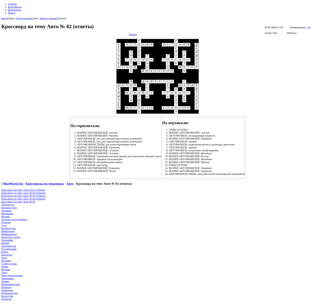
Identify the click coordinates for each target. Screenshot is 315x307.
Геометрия (7, 290)
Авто (70, 183)
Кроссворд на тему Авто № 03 (18, 201)
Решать (133, 34)
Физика (5, 216)
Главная (12, 4)
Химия (5, 281)
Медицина (7, 213)
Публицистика (9, 293)
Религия (5, 222)
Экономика (7, 278)
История (6, 260)
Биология (6, 254)
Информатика (9, 234)
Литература (7, 204)
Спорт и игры (9, 263)
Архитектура (8, 246)
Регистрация (23, 18)
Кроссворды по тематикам (45, 183)
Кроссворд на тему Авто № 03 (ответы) (23, 196)
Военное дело (9, 207)
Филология (14, 10)
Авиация (6, 210)
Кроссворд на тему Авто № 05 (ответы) (23, 193)
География (7, 240)
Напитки (6, 287)
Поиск (11, 12)
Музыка (5, 269)
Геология (6, 299)
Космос (5, 243)
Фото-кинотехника (12, 275)
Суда (4, 225)
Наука (4, 252)
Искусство (7, 296)
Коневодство (8, 228)
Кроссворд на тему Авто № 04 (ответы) (23, 198)
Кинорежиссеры (10, 284)
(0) (308, 27)
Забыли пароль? (49, 18)
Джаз (4, 272)
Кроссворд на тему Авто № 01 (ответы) (23, 190)
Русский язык (9, 249)
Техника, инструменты (14, 219)
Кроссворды (15, 7)
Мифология (7, 231)
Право (4, 266)
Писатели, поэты (10, 237)
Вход (4, 18)
